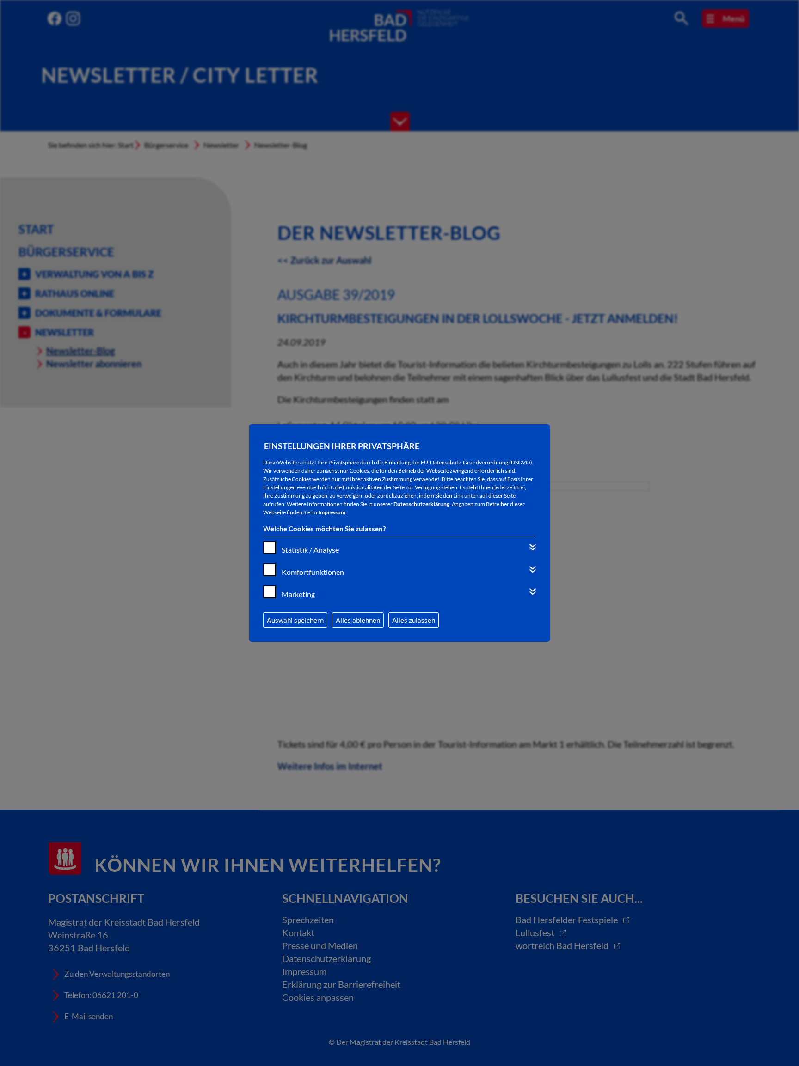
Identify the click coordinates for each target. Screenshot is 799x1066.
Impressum (331, 512)
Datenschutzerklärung (421, 503)
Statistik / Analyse (310, 549)
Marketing (298, 594)
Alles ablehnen (358, 620)
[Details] (532, 547)
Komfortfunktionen (313, 571)
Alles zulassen (413, 620)
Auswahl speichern (295, 620)
